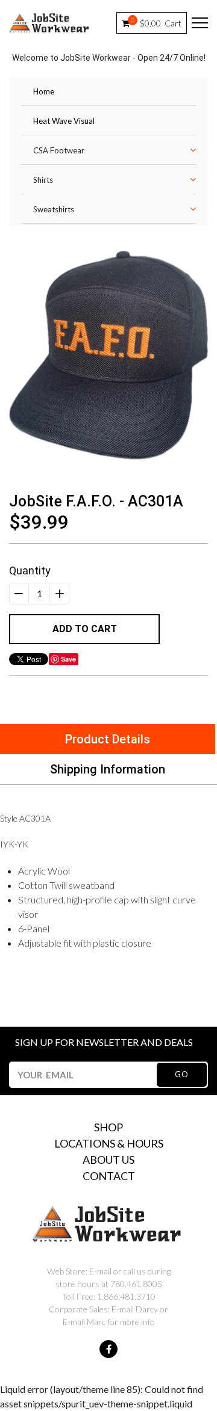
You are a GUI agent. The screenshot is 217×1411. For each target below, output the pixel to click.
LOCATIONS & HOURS (108, 1143)
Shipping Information (107, 769)
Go (181, 1074)
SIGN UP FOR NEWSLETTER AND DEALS (104, 1042)
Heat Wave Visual (64, 121)
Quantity (30, 570)
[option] (108, 355)
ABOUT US (108, 1159)
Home (43, 91)
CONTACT (109, 1175)
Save (68, 658)
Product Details (107, 739)
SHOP (108, 1127)
